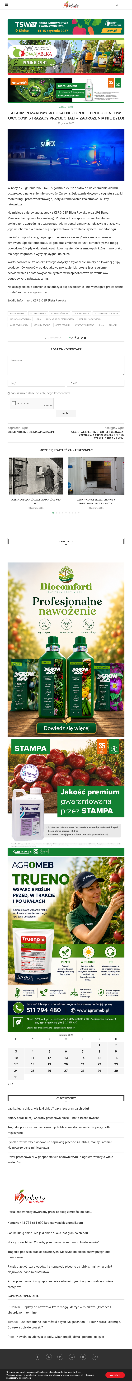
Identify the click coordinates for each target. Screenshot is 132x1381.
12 (49, 1058)
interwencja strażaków (106, 313)
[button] (12, 485)
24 (16, 1071)
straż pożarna (63, 325)
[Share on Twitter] (78, 337)
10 (16, 1058)
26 (49, 1071)
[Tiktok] (95, 1357)
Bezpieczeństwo (38, 313)
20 (66, 1064)
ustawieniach (25, 1378)
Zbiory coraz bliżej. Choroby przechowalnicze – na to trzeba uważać (53, 1118)
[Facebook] (37, 1357)
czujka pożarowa (59, 313)
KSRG (38, 319)
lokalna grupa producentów (60, 319)
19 (49, 1064)
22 (99, 1064)
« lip (10, 1084)
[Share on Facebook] (75, 337)
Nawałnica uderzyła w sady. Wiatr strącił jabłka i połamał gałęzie (60, 1337)
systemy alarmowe (84, 325)
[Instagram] (60, 1357)
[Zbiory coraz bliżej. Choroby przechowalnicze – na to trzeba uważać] (96, 476)
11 (32, 1058)
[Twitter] (49, 1357)
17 (16, 1064)
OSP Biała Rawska (41, 325)
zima (101, 325)
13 (66, 1058)
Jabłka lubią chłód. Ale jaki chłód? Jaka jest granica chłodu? (48, 1108)
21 (83, 1064)
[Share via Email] (85, 337)
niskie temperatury (19, 325)
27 (66, 1071)
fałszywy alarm (81, 313)
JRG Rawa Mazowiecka (20, 319)
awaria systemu (17, 313)
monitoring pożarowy (90, 319)
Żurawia (113, 325)
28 (83, 1071)
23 (116, 1064)
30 (116, 1071)
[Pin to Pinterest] (82, 337)
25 (32, 1071)
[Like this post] (72, 337)
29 (99, 1071)
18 (32, 1064)
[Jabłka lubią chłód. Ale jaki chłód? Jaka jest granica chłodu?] (36, 476)
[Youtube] (83, 1357)
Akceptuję (115, 1375)
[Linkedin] (72, 1357)
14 (83, 1058)
